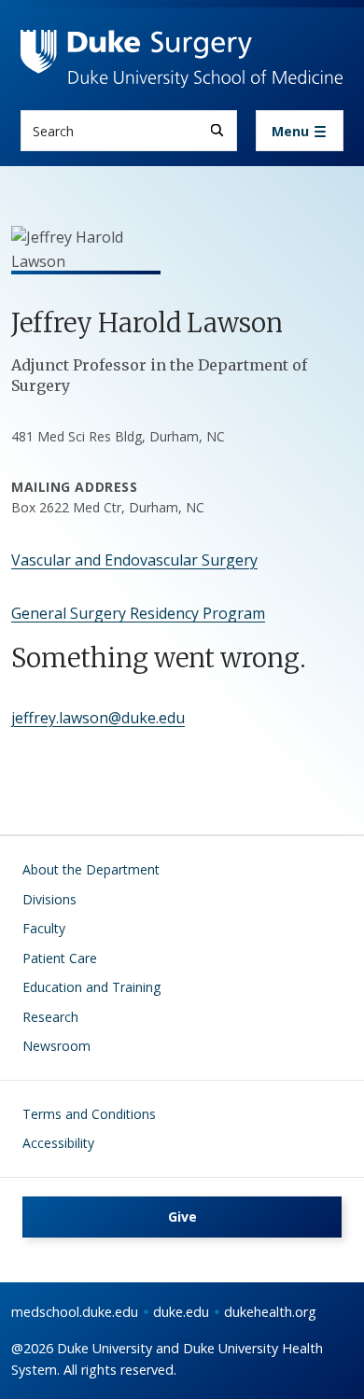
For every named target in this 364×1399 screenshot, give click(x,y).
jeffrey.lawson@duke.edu (98, 717)
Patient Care (59, 958)
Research (50, 1017)
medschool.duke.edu (74, 1312)
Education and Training (91, 987)
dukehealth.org (270, 1312)
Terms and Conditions (89, 1114)
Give (182, 1216)
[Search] (217, 130)
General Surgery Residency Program (138, 613)
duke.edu (181, 1312)
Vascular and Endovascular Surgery (134, 560)
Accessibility (58, 1143)
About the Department (91, 869)
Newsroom (56, 1046)
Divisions (49, 899)
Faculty (43, 928)
